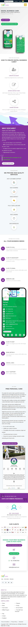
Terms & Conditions (5, 621)
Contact (4, 615)
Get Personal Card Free (10, 443)
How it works (5, 607)
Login (20, 1)
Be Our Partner (19, 607)
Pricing (11, 579)
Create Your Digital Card (14, 545)
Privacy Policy (14, 621)
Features (6, 579)
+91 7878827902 (14, 560)
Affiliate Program (5, 609)
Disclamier (21, 621)
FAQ (2, 579)
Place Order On (8, 1)
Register (16, 1)
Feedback (4, 618)
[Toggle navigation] (25, 4)
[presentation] (7, 506)
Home (3, 603)
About (3, 605)
